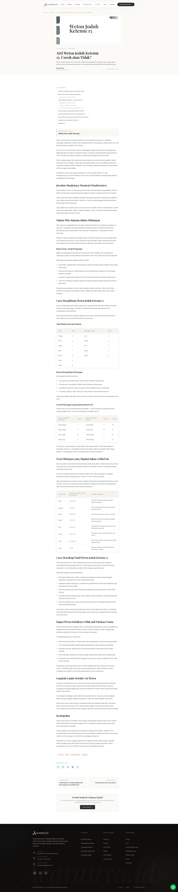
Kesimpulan (61, 123)
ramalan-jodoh (75, 754)
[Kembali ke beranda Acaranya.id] (50, 4)
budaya (85, 754)
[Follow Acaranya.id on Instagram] (35, 873)
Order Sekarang (125, 4)
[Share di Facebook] (63, 767)
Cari (105, 4)
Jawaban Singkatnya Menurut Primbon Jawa (71, 91)
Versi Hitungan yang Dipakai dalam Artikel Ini (71, 111)
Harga (70, 4)
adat (67, 754)
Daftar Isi (62, 87)
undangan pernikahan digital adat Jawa (69, 688)
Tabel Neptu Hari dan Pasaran (67, 103)
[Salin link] (77, 767)
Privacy (120, 887)
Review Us (129, 863)
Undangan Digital (86, 839)
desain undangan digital (69, 698)
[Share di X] (73, 767)
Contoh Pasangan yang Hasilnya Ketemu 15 (71, 108)
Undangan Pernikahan (87, 843)
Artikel (97, 4)
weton (61, 754)
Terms (128, 887)
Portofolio (87, 4)
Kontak (112, 4)
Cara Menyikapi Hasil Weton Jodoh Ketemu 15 (71, 114)
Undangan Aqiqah (86, 855)
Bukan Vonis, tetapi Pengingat (67, 97)
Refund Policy (130, 855)
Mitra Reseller (107, 855)
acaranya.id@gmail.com (44, 865)
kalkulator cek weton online (88, 316)
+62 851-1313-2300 (43, 859)
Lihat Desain (86, 807)
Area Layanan (107, 859)
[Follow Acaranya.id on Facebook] (46, 873)
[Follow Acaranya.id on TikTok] (40, 873)
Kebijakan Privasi (131, 851)
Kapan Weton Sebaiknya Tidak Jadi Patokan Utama (73, 117)
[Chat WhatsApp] (173, 887)
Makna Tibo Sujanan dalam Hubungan (69, 94)
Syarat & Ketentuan (132, 847)
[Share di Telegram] (68, 767)
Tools (127, 859)
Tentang (106, 839)
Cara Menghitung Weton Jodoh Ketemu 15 (70, 100)
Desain (77, 4)
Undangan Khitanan (87, 847)
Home (45, 12)
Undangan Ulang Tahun (88, 851)
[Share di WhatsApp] (58, 767)
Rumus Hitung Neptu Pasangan (67, 105)
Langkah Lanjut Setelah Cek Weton (68, 120)
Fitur (62, 4)
